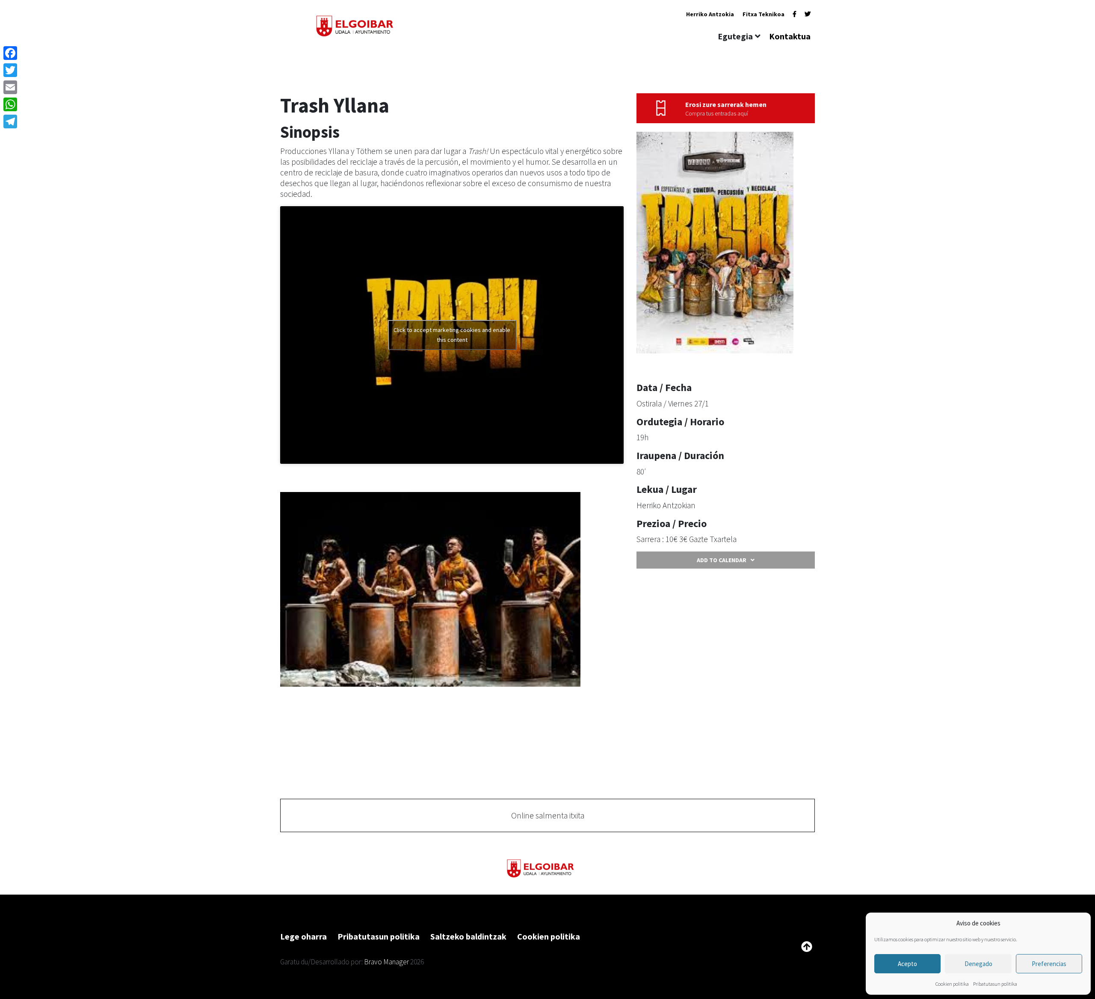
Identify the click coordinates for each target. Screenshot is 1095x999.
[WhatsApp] (10, 104)
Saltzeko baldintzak (468, 936)
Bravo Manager (386, 961)
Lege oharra (303, 936)
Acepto (907, 964)
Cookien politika (952, 984)
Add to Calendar (721, 560)
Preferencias (1049, 964)
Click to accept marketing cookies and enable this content (452, 335)
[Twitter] (808, 14)
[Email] (10, 87)
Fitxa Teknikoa (763, 14)
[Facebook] (794, 14)
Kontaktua (790, 36)
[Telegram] (10, 121)
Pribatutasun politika (995, 984)
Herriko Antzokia (710, 14)
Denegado (978, 964)
